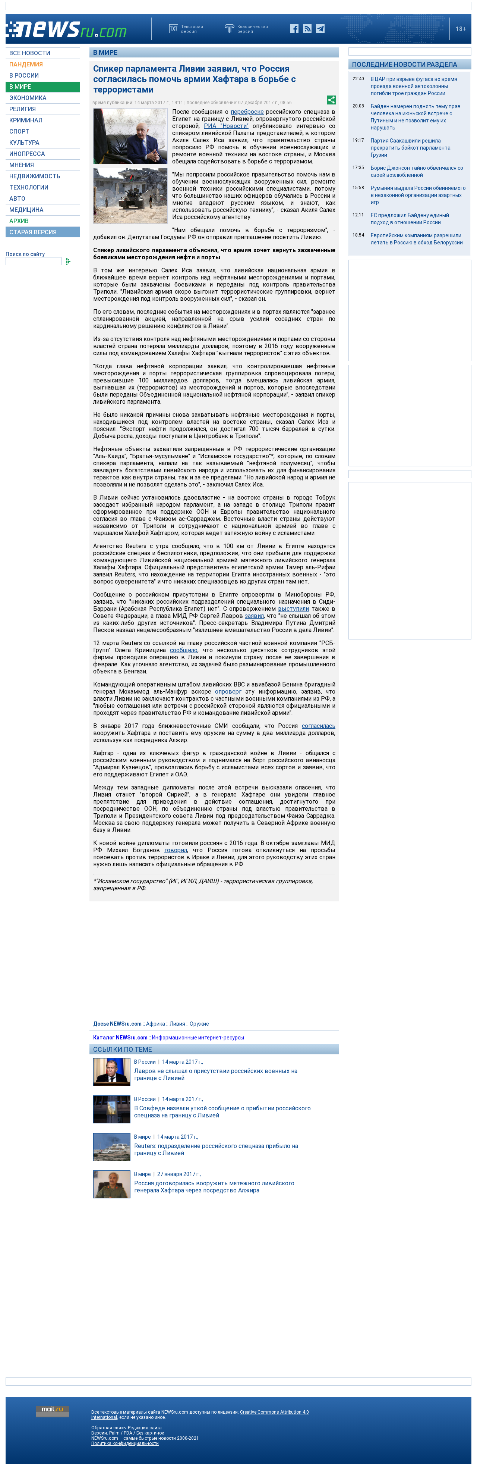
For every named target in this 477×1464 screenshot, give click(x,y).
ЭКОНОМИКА (28, 97)
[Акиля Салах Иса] (130, 136)
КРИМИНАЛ (25, 120)
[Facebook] (294, 28)
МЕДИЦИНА (26, 209)
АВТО (17, 198)
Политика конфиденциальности (125, 1443)
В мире (105, 52)
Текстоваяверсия (192, 28)
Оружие (199, 1024)
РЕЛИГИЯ (22, 109)
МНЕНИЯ (21, 165)
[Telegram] (320, 28)
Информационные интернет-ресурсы (198, 1038)
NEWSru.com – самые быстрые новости (133, 1438)
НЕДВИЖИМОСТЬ (34, 176)
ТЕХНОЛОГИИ (28, 187)
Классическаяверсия (252, 28)
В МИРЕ (20, 86)
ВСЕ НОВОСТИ (29, 53)
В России (145, 1062)
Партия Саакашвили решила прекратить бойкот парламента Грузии (411, 148)
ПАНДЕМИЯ (26, 64)
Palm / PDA (120, 1433)
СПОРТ (19, 131)
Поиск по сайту (25, 254)
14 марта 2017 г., (182, 1062)
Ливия (177, 1024)
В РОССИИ (24, 75)
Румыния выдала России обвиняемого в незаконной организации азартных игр (418, 195)
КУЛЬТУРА (24, 142)
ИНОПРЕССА (27, 153)
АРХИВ (19, 221)
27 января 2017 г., (179, 1174)
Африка (155, 1024)
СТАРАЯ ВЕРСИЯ (33, 232)
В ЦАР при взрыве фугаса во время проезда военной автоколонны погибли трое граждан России (414, 86)
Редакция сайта (145, 1427)
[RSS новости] (307, 28)
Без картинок (150, 1433)
